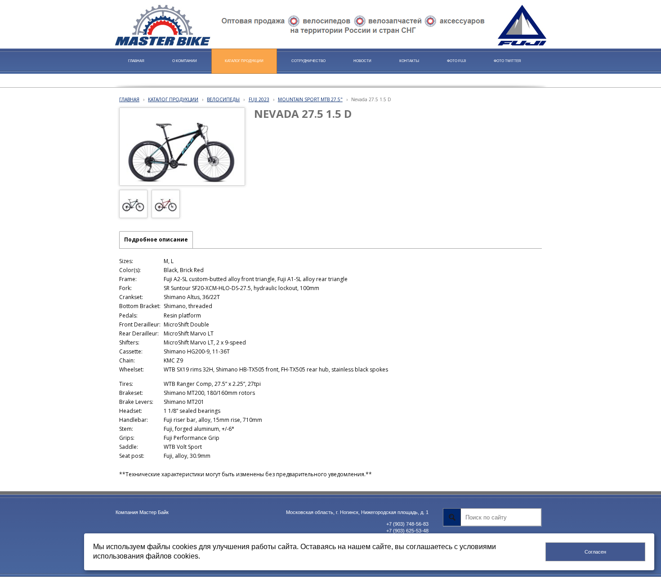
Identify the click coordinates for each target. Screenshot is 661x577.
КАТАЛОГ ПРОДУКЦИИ (173, 99)
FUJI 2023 (259, 99)
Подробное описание (156, 239)
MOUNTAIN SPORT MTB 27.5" (310, 99)
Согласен (595, 552)
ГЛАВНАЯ (129, 99)
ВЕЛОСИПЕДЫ (223, 99)
